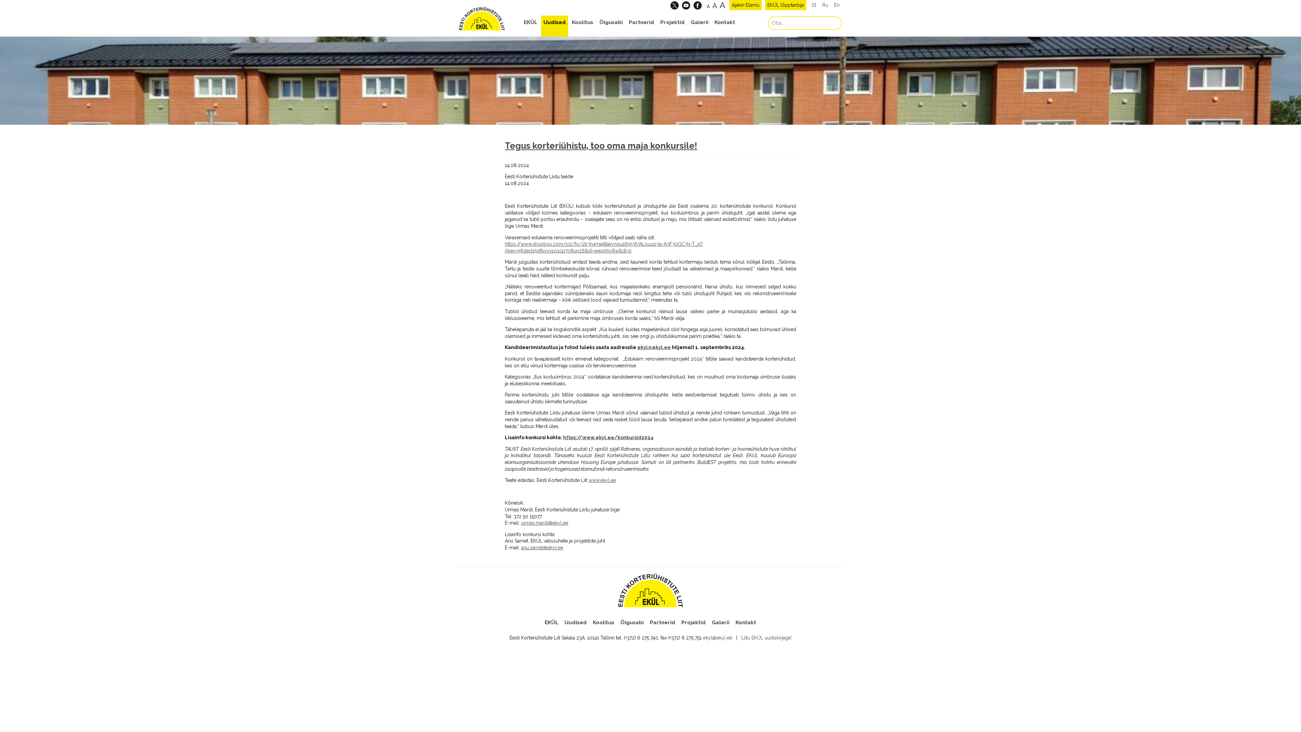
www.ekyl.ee (602, 480)
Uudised (554, 22)
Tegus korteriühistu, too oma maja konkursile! (601, 146)
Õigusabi (611, 22)
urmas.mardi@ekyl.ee (544, 523)
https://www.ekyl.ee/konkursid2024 (608, 437)
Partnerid (641, 22)
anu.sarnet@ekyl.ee (542, 547)
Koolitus (582, 22)
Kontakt (725, 22)
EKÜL (530, 22)
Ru (825, 5)
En (837, 5)
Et (814, 5)
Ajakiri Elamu (745, 5)
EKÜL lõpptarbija (785, 5)
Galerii (699, 22)
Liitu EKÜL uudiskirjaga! (766, 637)
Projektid (672, 22)
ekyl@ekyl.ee (654, 347)
